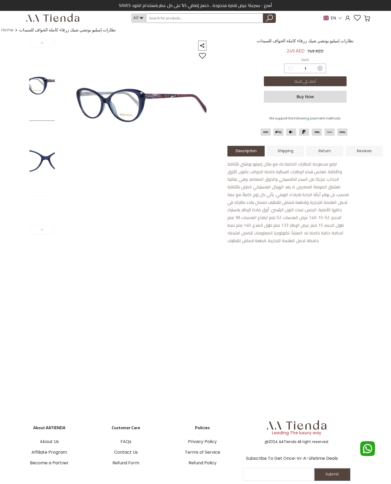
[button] (367, 18)
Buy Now (305, 97)
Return (325, 151)
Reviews (364, 151)
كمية (305, 59)
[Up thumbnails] (42, 42)
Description (246, 151)
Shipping (285, 151)
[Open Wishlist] (357, 18)
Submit (332, 474)
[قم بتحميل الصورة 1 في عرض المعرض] (45, 85)
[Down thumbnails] (42, 229)
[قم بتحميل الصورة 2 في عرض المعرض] (45, 160)
